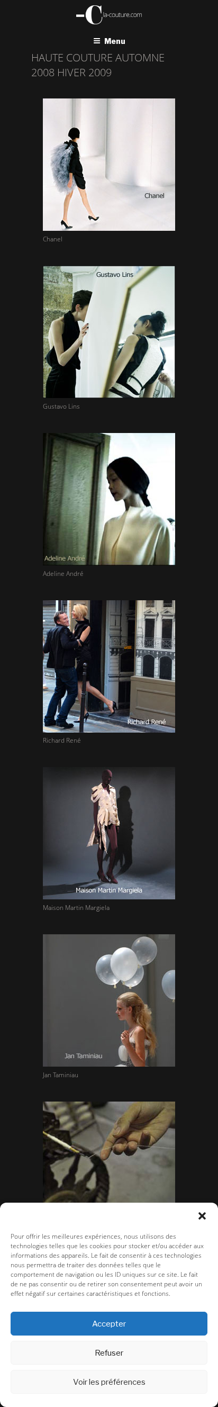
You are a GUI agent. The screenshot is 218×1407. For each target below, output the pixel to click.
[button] (202, 1216)
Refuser (109, 1353)
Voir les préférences (109, 1382)
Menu (114, 41)
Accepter (109, 1324)
